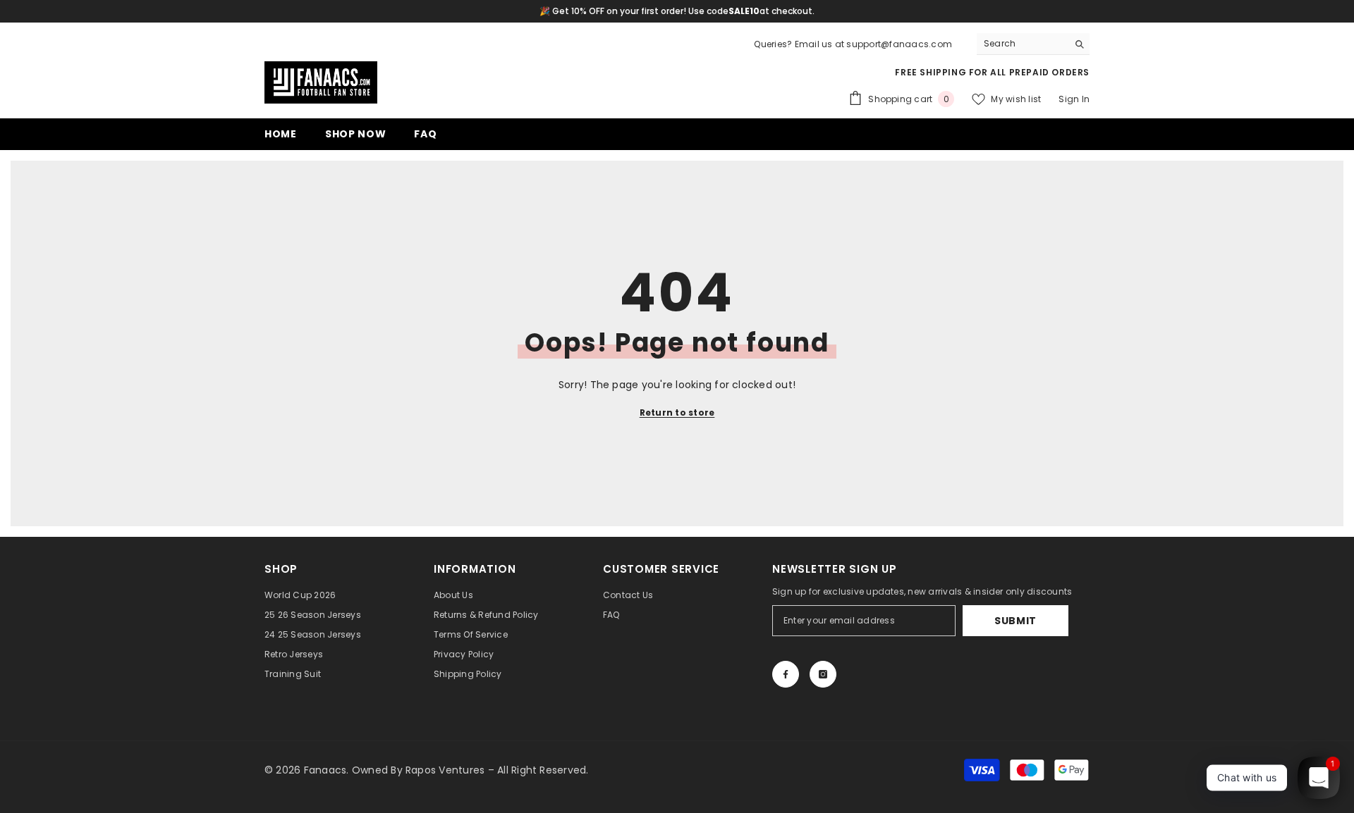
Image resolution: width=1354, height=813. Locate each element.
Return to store (677, 412)
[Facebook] (785, 674)
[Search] (1033, 44)
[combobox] (1022, 43)
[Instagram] (823, 674)
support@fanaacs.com (899, 44)
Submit (1015, 621)
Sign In (1074, 99)
